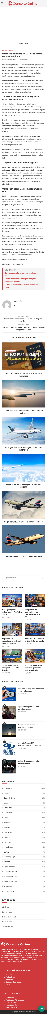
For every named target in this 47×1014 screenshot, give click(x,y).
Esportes (24, 837)
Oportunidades (24, 867)
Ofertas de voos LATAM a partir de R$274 (23, 556)
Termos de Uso (7, 927)
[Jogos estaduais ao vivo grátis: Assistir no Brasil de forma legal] (12, 656)
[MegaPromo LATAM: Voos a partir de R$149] (23, 505)
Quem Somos (7, 922)
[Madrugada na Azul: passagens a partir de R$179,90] (23, 431)
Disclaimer (6, 907)
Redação (13, 59)
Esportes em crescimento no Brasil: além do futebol (11, 641)
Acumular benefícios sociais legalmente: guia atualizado (33, 667)
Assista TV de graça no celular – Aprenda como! (31, 690)
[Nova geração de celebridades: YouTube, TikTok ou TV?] (12, 600)
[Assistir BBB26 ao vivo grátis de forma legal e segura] (35, 629)
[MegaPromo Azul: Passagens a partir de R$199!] (23, 468)
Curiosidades (24, 813)
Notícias (24, 862)
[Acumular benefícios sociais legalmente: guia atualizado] (35, 656)
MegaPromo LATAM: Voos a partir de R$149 (23, 522)
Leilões (24, 852)
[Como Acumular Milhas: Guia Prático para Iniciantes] (23, 356)
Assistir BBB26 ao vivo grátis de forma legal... (34, 640)
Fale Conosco (7, 912)
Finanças (24, 842)
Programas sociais (24, 876)
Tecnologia (24, 886)
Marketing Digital (24, 857)
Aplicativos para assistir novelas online (28, 762)
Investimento (24, 847)
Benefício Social (24, 798)
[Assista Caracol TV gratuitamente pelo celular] (9, 748)
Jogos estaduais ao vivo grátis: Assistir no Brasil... (12, 667)
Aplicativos (24, 788)
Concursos (24, 808)
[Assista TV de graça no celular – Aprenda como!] (9, 694)
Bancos (24, 793)
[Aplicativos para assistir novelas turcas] (9, 712)
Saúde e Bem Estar (24, 881)
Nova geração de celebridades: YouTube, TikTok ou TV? (12, 612)
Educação (24, 822)
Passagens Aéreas (24, 871)
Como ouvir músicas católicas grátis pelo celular (31, 726)
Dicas (24, 818)
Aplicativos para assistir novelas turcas (28, 708)
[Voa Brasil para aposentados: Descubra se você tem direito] (23, 393)
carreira (24, 803)
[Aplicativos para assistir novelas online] (9, 766)
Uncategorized (24, 891)
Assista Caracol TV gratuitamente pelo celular (29, 744)
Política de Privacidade (10, 917)
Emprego (24, 827)
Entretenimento (24, 832)
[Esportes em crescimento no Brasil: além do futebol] (12, 629)
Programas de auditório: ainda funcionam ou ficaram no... (34, 613)
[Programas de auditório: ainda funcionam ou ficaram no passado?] (35, 600)
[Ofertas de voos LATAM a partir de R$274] (23, 539)
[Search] (45, 3)
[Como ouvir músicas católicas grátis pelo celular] (9, 730)
